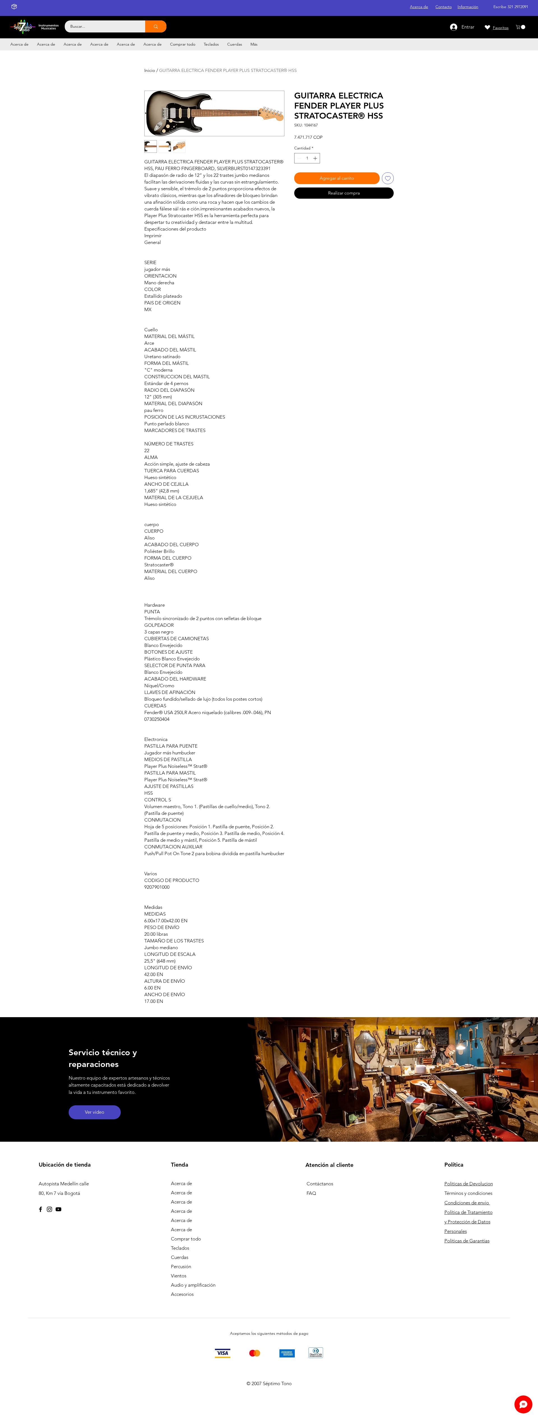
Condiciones (467, 1202)
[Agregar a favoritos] (388, 178)
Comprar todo (186, 1239)
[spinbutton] (307, 158)
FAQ (311, 1193)
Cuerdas (179, 1257)
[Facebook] (40, 1209)
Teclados (180, 1248)
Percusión (181, 1266)
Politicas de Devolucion (468, 1183)
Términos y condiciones (468, 1193)
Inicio (149, 70)
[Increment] (315, 158)
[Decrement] (298, 158)
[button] (521, 27)
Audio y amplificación (193, 1285)
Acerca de (181, 1183)
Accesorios (182, 1294)
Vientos (178, 1276)
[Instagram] (49, 1209)
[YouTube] (58, 1209)
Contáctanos (320, 1183)
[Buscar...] (155, 26)
